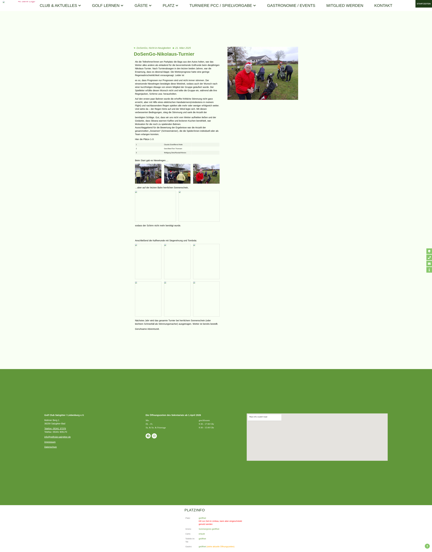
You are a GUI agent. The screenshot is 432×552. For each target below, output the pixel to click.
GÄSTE (141, 5)
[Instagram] (154, 435)
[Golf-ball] (429, 251)
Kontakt (383, 5)
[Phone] (429, 257)
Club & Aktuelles (58, 5)
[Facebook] (148, 435)
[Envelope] (429, 263)
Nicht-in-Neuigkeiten (160, 48)
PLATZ (168, 5)
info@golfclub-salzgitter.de (57, 437)
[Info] (429, 270)
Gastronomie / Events (291, 5)
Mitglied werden (344, 5)
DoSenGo (142, 48)
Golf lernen (105, 5)
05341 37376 (59, 428)
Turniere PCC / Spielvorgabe (220, 5)
